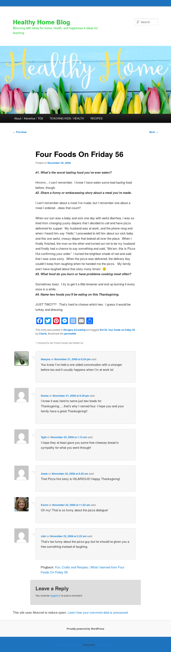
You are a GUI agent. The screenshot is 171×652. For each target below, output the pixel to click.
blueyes (45, 359)
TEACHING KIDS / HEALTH (67, 118)
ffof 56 (103, 330)
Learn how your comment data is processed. (98, 612)
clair (43, 536)
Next (153, 132)
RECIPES (97, 118)
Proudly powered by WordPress (85, 629)
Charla (43, 333)
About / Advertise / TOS (28, 118)
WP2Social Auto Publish (70, 644)
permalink (70, 333)
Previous (20, 132)
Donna (45, 395)
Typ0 (44, 437)
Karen (44, 505)
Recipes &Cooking (74, 330)
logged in (55, 595)
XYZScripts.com (105, 644)
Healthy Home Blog (41, 21)
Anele (44, 473)
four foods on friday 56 (121, 330)
